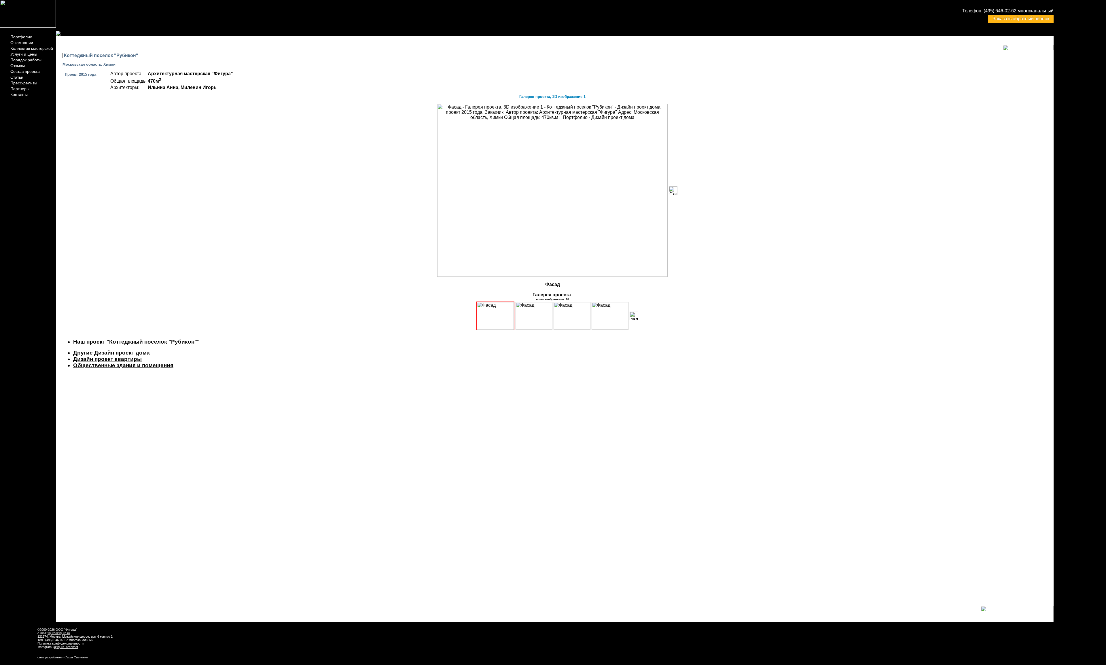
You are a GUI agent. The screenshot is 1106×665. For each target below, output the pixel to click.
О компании (21, 42)
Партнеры (19, 88)
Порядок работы (25, 60)
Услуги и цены (23, 54)
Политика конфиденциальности (60, 643)
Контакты (19, 94)
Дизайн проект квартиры (107, 359)
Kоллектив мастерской (31, 48)
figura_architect (67, 647)
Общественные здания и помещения (123, 365)
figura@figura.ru (59, 633)
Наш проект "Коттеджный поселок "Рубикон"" (136, 342)
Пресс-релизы (23, 83)
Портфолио (21, 37)
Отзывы (17, 65)
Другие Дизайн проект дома (111, 353)
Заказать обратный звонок (1021, 18)
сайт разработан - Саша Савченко (62, 657)
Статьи (16, 77)
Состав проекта (25, 71)
